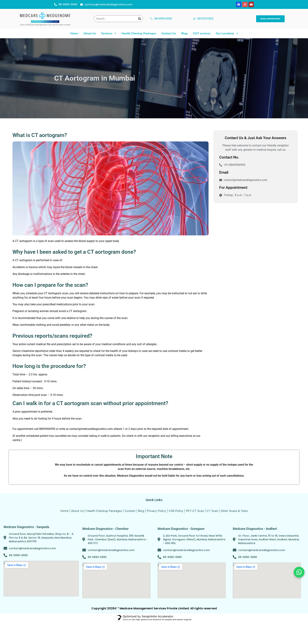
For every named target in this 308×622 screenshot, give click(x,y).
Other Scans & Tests (234, 511)
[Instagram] (245, 4)
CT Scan (212, 511)
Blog (141, 511)
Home (64, 511)
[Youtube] (251, 4)
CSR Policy (176, 511)
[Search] (139, 18)
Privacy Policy (156, 511)
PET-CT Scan (195, 511)
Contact (130, 511)
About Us (77, 511)
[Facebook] (238, 4)
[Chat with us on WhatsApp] (299, 572)
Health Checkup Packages (104, 511)
